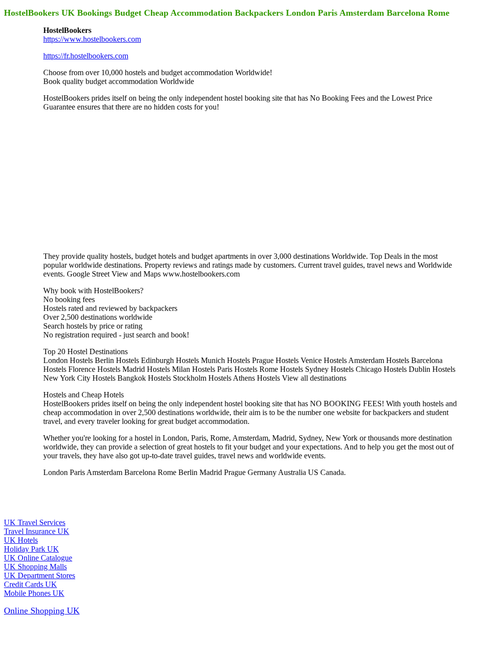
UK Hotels (21, 540)
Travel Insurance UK (36, 531)
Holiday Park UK (31, 549)
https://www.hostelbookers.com (92, 39)
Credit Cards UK (30, 584)
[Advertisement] (117, 180)
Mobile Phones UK (34, 593)
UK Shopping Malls (35, 566)
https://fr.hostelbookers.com (85, 56)
